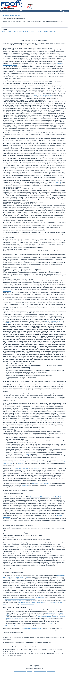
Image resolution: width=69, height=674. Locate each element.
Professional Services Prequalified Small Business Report (20, 599)
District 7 (39, 31)
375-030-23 (25, 485)
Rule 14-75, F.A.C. (39, 597)
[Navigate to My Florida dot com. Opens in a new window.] (28, 6)
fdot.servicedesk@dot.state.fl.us (34, 666)
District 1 (4, 31)
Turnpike (45, 31)
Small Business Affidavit (14, 600)
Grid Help (29, 671)
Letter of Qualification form (21, 460)
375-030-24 (37, 460)
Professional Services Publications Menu (41, 95)
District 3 (16, 31)
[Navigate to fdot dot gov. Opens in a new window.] (11, 4)
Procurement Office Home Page (12, 15)
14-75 (50, 623)
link (38, 312)
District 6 (33, 31)
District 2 (10, 31)
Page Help (64, 11)
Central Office (52, 31)
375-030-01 (28, 454)
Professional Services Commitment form (30, 628)
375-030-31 (58, 182)
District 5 (27, 31)
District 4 (21, 31)
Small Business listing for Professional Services (15, 625)
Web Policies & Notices (40, 671)
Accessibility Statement (20, 671)
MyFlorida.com (51, 671)
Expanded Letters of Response (40, 483)
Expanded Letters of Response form (39, 497)
